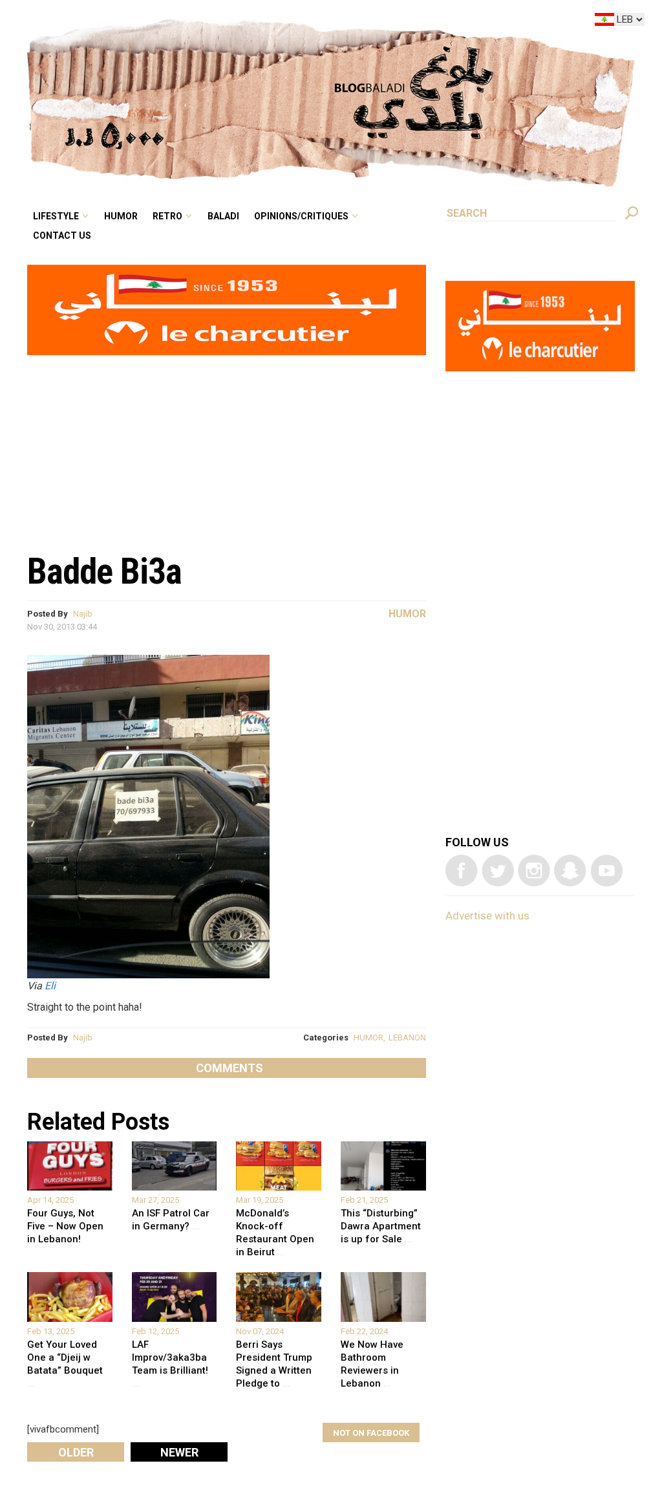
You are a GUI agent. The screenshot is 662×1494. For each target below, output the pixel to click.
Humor (220, 22)
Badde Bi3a (104, 571)
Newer (179, 1452)
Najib (82, 614)
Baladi (304, 22)
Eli (50, 986)
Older (76, 1452)
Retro (257, 22)
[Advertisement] (226, 447)
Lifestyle (165, 22)
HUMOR (368, 1037)
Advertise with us (487, 915)
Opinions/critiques (370, 22)
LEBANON (407, 1037)
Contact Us (170, 41)
